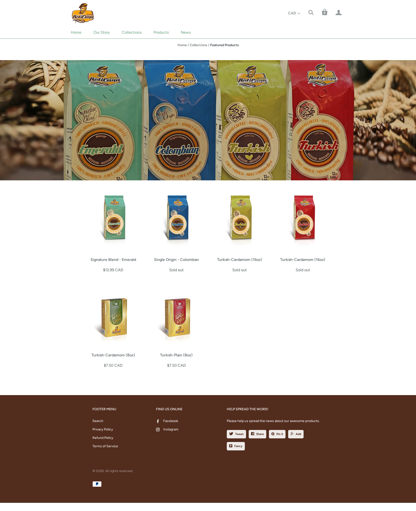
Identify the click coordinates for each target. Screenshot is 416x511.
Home (76, 32)
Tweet (239, 434)
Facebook (170, 421)
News (186, 32)
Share (260, 434)
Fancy (238, 446)
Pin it (279, 434)
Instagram (170, 429)
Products (161, 32)
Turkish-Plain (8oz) (176, 355)
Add (298, 434)
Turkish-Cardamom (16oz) (239, 259)
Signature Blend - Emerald (113, 259)
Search (97, 421)
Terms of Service (105, 446)
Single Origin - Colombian (176, 259)
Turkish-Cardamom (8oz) (113, 355)
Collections (132, 32)
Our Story (101, 32)
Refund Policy (102, 438)
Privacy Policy (102, 429)
